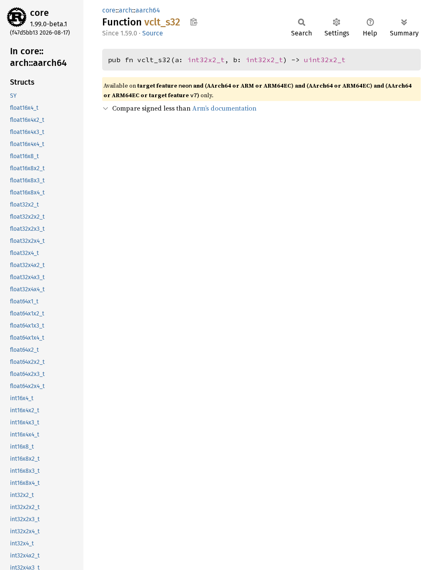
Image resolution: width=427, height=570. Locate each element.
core (39, 12)
